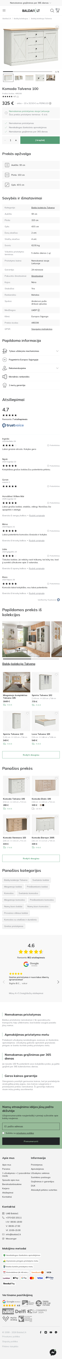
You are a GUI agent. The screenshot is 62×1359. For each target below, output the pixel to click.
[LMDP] (38, 310)
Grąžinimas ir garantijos (42, 1181)
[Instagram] (47, 1332)
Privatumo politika (11, 1336)
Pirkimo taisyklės (10, 1346)
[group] (31, 977)
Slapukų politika (10, 1341)
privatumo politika (25, 1133)
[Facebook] (41, 1332)
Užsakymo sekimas (40, 1173)
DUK (33, 1185)
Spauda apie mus (10, 1180)
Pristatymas (37, 1164)
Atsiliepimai (7, 1192)
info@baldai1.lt (13, 1234)
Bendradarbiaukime (12, 1184)
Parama (6, 1169)
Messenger (11, 1238)
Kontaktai (7, 1196)
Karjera (5, 1188)
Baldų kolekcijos (21, 18)
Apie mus (6, 1164)
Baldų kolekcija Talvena (41, 18)
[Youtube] (52, 1332)
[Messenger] (53, 1352)
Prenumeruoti (31, 1141)
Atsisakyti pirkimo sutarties (44, 1190)
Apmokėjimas (37, 1169)
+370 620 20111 (14, 1217)
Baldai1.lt (7, 18)
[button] (31, 3)
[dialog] (29, 113)
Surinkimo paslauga (40, 1177)
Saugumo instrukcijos (41, 329)
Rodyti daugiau (31, 755)
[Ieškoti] (52, 10)
